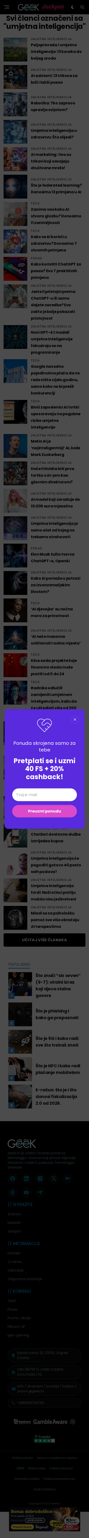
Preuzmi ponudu (44, 811)
